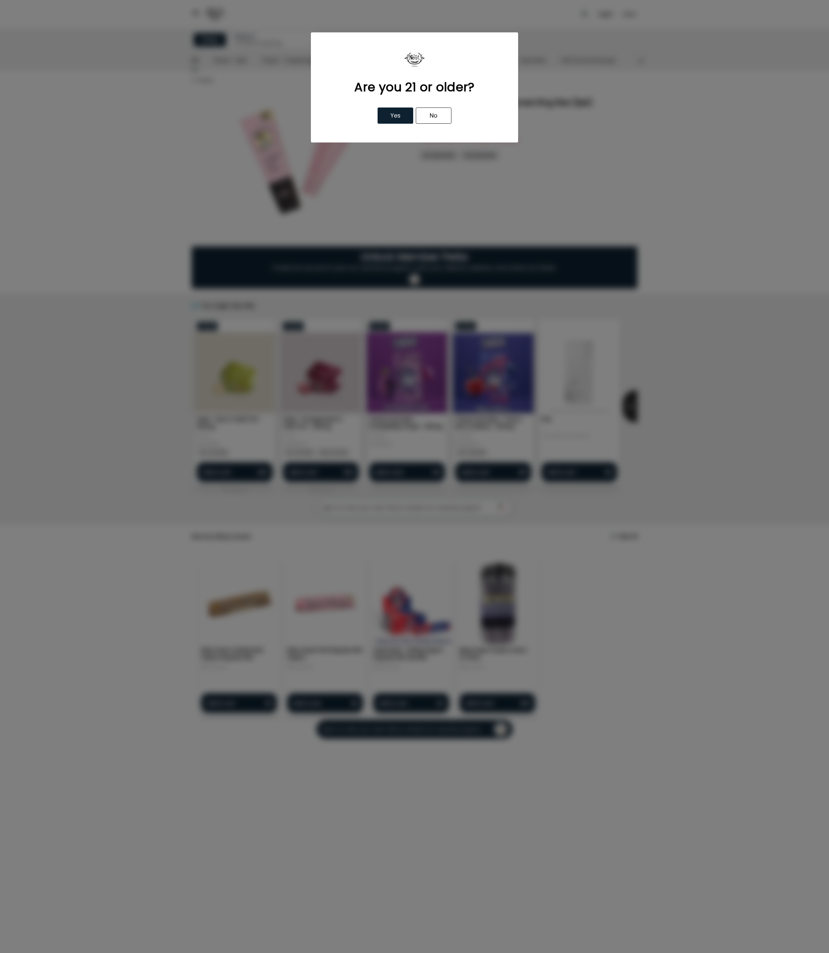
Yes (396, 115)
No (433, 115)
